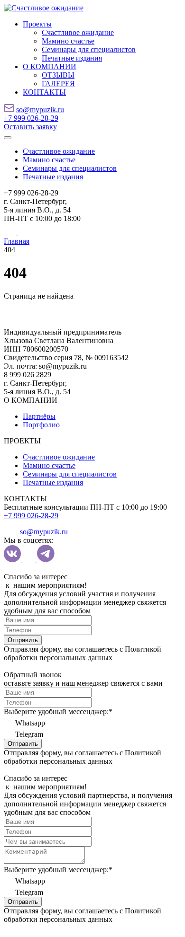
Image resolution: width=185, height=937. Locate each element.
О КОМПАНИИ (49, 66)
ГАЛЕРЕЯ (58, 84)
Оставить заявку (30, 127)
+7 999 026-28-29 (31, 118)
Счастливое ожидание (78, 32)
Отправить (23, 640)
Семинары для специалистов (89, 49)
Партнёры (39, 416)
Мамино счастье (68, 41)
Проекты (37, 24)
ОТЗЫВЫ (58, 75)
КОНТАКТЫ (44, 92)
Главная (16, 241)
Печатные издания (72, 58)
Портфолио (41, 425)
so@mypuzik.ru (40, 110)
